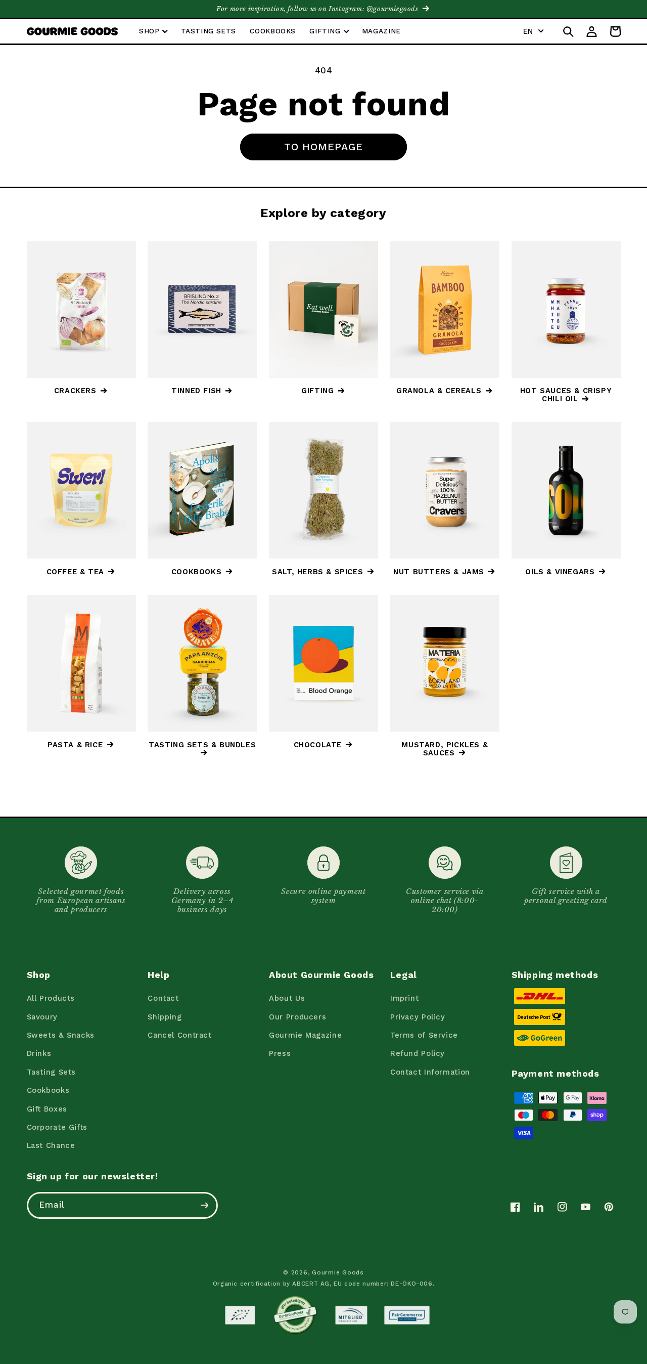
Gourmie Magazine (305, 1035)
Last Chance (51, 1145)
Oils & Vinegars (559, 572)
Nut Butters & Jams (438, 572)
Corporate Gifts (57, 1127)
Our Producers (297, 1016)
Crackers (75, 391)
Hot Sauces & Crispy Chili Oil (566, 395)
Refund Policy (417, 1053)
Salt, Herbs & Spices (317, 572)
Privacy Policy (417, 1016)
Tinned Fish (196, 391)
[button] (153, 31)
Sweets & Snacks (61, 1035)
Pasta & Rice (75, 745)
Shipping (164, 1016)
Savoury (42, 1016)
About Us (287, 998)
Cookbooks (196, 572)
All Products (51, 998)
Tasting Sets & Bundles (202, 745)
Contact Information (430, 1072)
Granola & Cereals (438, 391)
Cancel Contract (179, 1035)
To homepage (323, 147)
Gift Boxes (47, 1109)
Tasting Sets (51, 1072)
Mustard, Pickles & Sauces (444, 749)
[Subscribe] (204, 1205)
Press (280, 1053)
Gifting (317, 391)
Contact (163, 998)
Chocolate (318, 745)
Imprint (404, 998)
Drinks (39, 1053)
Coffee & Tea (75, 572)
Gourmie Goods (338, 1272)
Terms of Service (424, 1035)
